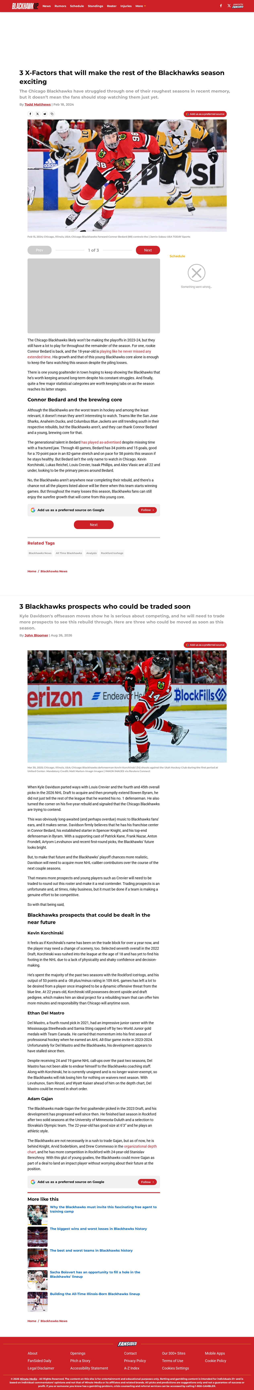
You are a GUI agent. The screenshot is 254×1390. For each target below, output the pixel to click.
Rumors (60, 6)
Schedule (77, 6)
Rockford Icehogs (112, 553)
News (47, 6)
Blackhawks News (40, 553)
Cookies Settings (175, 1368)
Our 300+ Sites (173, 1353)
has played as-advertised (101, 442)
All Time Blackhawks (69, 553)
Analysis (91, 553)
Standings (95, 6)
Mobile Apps (215, 1353)
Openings (77, 1353)
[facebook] (221, 5)
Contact (130, 1353)
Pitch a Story (80, 1361)
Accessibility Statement (89, 1368)
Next (148, 250)
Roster (111, 6)
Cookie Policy (215, 1361)
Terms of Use (172, 1361)
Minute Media (28, 1378)
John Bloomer (36, 635)
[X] (229, 5)
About (32, 1353)
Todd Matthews (38, 104)
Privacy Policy (135, 1361)
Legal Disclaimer (41, 1368)
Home (32, 571)
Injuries (126, 6)
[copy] (52, 114)
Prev (39, 250)
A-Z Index (131, 1368)
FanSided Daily (39, 1361)
